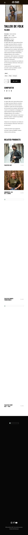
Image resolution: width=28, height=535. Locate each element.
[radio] (6, 76)
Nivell (6, 73)
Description (7, 98)
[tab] (9, 98)
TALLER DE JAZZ (8, 165)
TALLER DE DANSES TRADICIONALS (8, 299)
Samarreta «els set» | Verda (8, 192)
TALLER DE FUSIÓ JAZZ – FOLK (8, 405)
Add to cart (15, 81)
